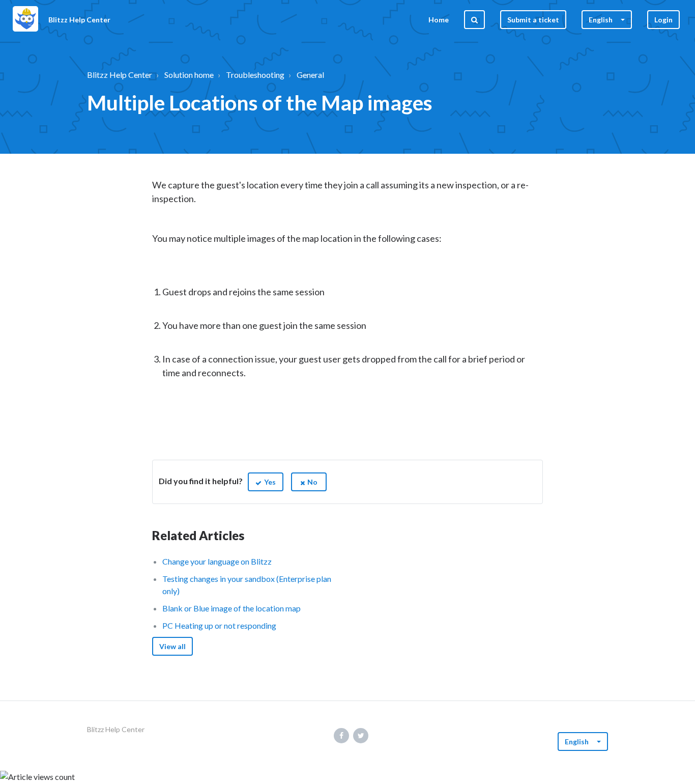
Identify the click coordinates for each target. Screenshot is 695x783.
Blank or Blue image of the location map (231, 608)
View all (172, 646)
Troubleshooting (255, 74)
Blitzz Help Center (119, 74)
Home (438, 19)
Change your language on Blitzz (217, 561)
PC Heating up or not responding (219, 625)
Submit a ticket (533, 19)
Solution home (189, 74)
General (310, 74)
